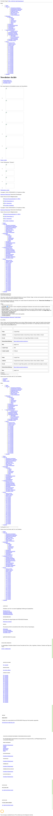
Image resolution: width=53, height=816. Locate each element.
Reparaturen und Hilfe (10, 250)
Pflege (9, 240)
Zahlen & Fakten (9, 228)
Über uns (5, 224)
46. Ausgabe (8, 283)
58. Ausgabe (8, 269)
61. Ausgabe (8, 266)
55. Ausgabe (8, 273)
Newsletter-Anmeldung (10, 256)
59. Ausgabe (8, 268)
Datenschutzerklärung (5, 317)
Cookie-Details (17, 317)
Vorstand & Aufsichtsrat (10, 225)
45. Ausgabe (8, 284)
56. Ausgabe (8, 271)
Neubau (10, 235)
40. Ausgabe (8, 290)
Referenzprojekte (9, 255)
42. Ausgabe (8, 288)
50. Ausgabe (8, 278)
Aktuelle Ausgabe (9, 261)
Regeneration (11, 238)
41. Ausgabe (8, 289)
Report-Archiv (9, 262)
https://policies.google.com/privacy (21, 341)
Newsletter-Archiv (7, 82)
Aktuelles (5, 291)
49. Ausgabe (8, 280)
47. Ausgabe (8, 282)
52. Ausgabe (8, 276)
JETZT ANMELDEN (6, 648)
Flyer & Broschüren (10, 254)
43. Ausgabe (8, 287)
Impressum (3, 194)
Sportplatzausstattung (10, 249)
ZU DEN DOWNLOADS (7, 790)
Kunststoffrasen (9, 243)
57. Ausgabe (8, 270)
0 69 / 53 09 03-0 (11, 1)
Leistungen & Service (7, 81)
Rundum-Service (9, 248)
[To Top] (2, 812)
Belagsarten (5, 233)
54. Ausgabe (8, 274)
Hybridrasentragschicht (10, 242)
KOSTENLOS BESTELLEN (8, 722)
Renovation (10, 239)
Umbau (9, 237)
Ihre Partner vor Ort (10, 230)
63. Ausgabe (8, 263)
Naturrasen (8, 234)
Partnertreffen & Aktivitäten (11, 226)
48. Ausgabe (8, 281)
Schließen (3, 372)
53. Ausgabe (8, 275)
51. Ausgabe (8, 277)
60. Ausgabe (8, 267)
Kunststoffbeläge (9, 246)
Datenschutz (7, 194)
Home (4, 223)
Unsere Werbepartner (10, 232)
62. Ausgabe (8, 264)
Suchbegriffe (3, 374)
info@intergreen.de (20, 1)
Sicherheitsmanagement (10, 252)
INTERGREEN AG (7, 80)
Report (4, 259)
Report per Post (9, 260)
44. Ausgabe (8, 285)
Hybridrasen (8, 241)
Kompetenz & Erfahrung (11, 227)
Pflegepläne (8, 253)
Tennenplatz (8, 245)
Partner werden (9, 231)
